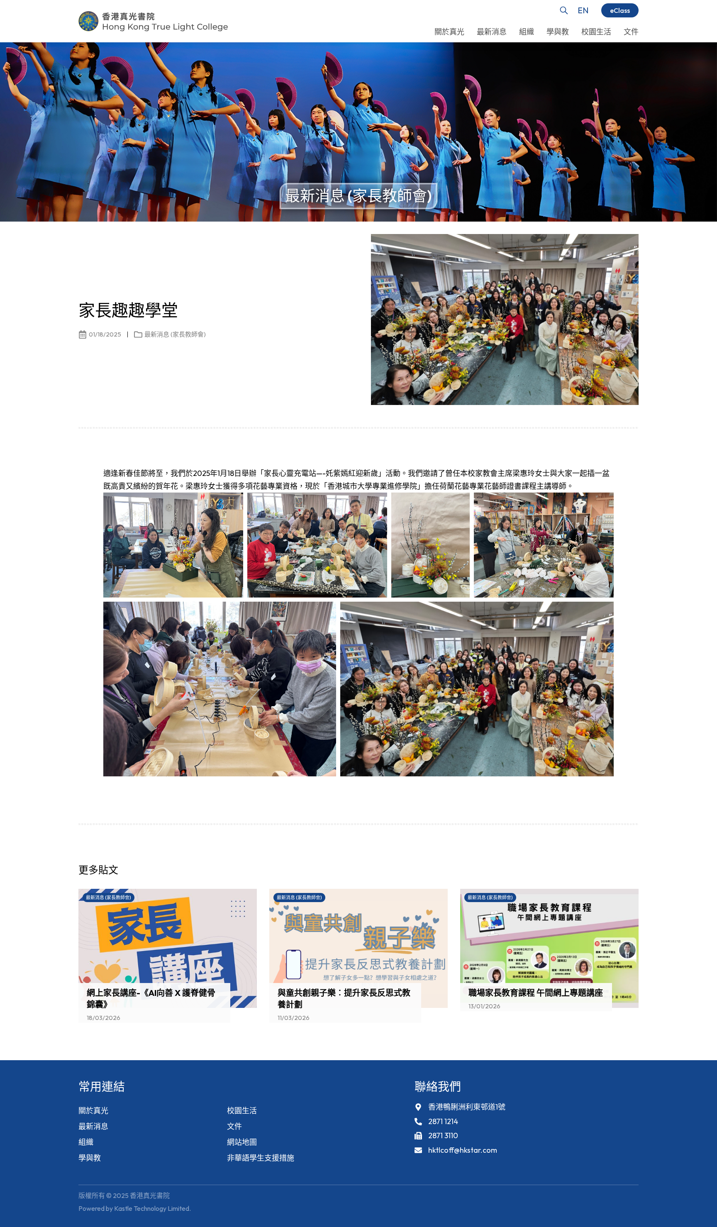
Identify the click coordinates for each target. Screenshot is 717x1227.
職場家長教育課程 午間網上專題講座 (535, 992)
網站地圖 (242, 1142)
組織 (85, 1142)
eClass (620, 10)
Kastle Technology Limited (151, 1208)
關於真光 (93, 1110)
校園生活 (242, 1110)
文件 (234, 1126)
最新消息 (93, 1126)
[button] (618, 872)
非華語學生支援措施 (260, 1158)
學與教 (89, 1158)
